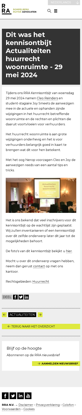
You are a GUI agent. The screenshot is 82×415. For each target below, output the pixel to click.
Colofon (68, 405)
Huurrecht (40, 281)
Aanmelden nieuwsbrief (60, 363)
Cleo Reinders (47, 98)
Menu (55, 10)
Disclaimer (25, 405)
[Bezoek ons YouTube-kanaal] (28, 395)
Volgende (40, 314)
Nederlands (61, 2)
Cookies (29, 409)
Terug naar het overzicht (33, 326)
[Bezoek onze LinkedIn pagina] (20, 395)
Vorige (4, 314)
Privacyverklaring (48, 405)
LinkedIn (26, 297)
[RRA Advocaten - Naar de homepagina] (19, 9)
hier (69, 251)
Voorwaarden (11, 409)
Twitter (20, 297)
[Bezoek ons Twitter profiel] (13, 395)
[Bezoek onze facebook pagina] (5, 395)
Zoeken (49, 10)
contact (39, 266)
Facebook (15, 297)
